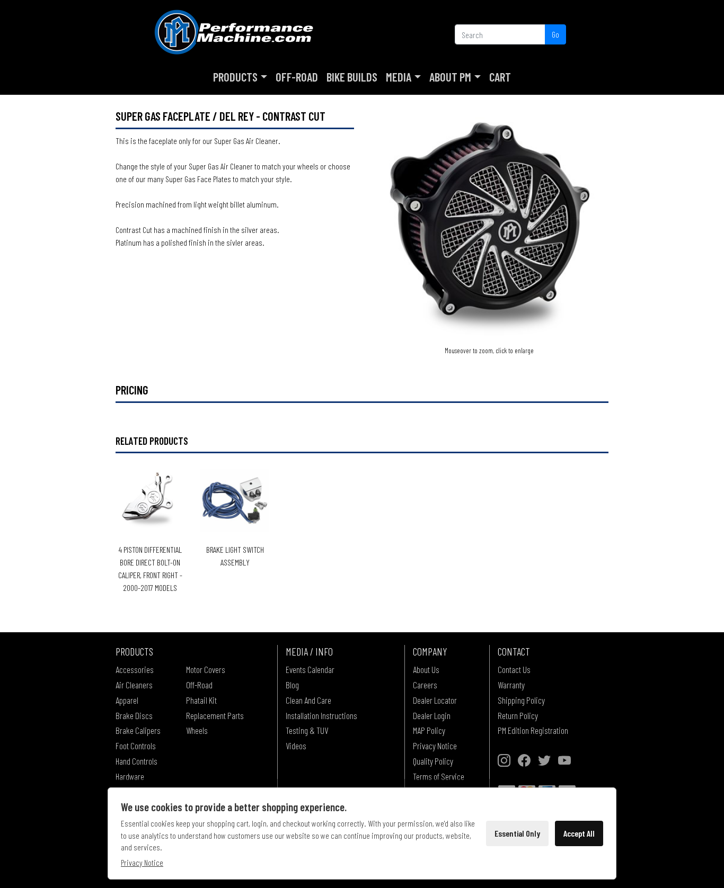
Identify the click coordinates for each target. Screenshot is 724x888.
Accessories (135, 669)
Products (235, 77)
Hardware (130, 776)
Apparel (127, 700)
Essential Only (517, 833)
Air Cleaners (134, 684)
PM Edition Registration (533, 730)
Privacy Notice (435, 745)
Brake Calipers (138, 730)
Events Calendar (310, 669)
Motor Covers (205, 669)
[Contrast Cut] (489, 225)
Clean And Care (308, 700)
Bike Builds (351, 77)
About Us (426, 669)
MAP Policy (429, 730)
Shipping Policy (521, 700)
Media (398, 77)
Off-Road (297, 77)
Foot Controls (136, 745)
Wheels (197, 730)
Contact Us (514, 669)
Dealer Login (432, 715)
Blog (292, 684)
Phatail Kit (201, 700)
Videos (296, 745)
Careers (425, 684)
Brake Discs (134, 715)
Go (555, 34)
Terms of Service (438, 776)
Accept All (579, 833)
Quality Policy (433, 761)
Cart (500, 77)
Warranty (511, 684)
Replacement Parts (215, 715)
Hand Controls (136, 761)
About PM (450, 77)
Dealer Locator (435, 700)
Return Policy (518, 715)
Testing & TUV (307, 730)
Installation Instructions (321, 715)
